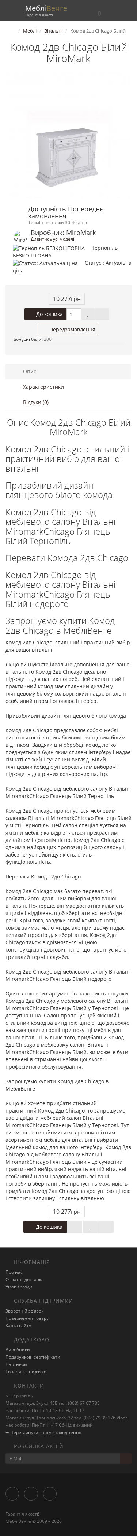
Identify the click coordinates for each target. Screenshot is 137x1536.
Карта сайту (18, 1325)
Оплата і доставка (24, 1279)
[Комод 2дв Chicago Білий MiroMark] (68, 135)
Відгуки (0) (35, 402)
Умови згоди (19, 1287)
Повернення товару (27, 1318)
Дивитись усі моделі (52, 239)
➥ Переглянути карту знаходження (43, 1432)
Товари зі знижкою (25, 1372)
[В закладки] (88, 314)
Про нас (14, 1272)
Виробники (17, 1350)
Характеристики (43, 386)
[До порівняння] (102, 314)
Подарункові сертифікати (32, 1357)
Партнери (16, 1364)
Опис (29, 371)
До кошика (49, 313)
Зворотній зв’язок (24, 1311)
